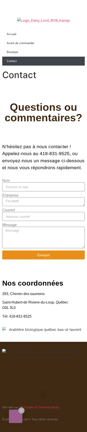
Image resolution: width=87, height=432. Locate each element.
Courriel (8, 210)
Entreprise (10, 195)
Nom (6, 180)
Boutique (12, 52)
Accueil (11, 34)
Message (9, 225)
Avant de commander (20, 43)
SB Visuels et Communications (39, 407)
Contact (12, 61)
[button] (43, 394)
